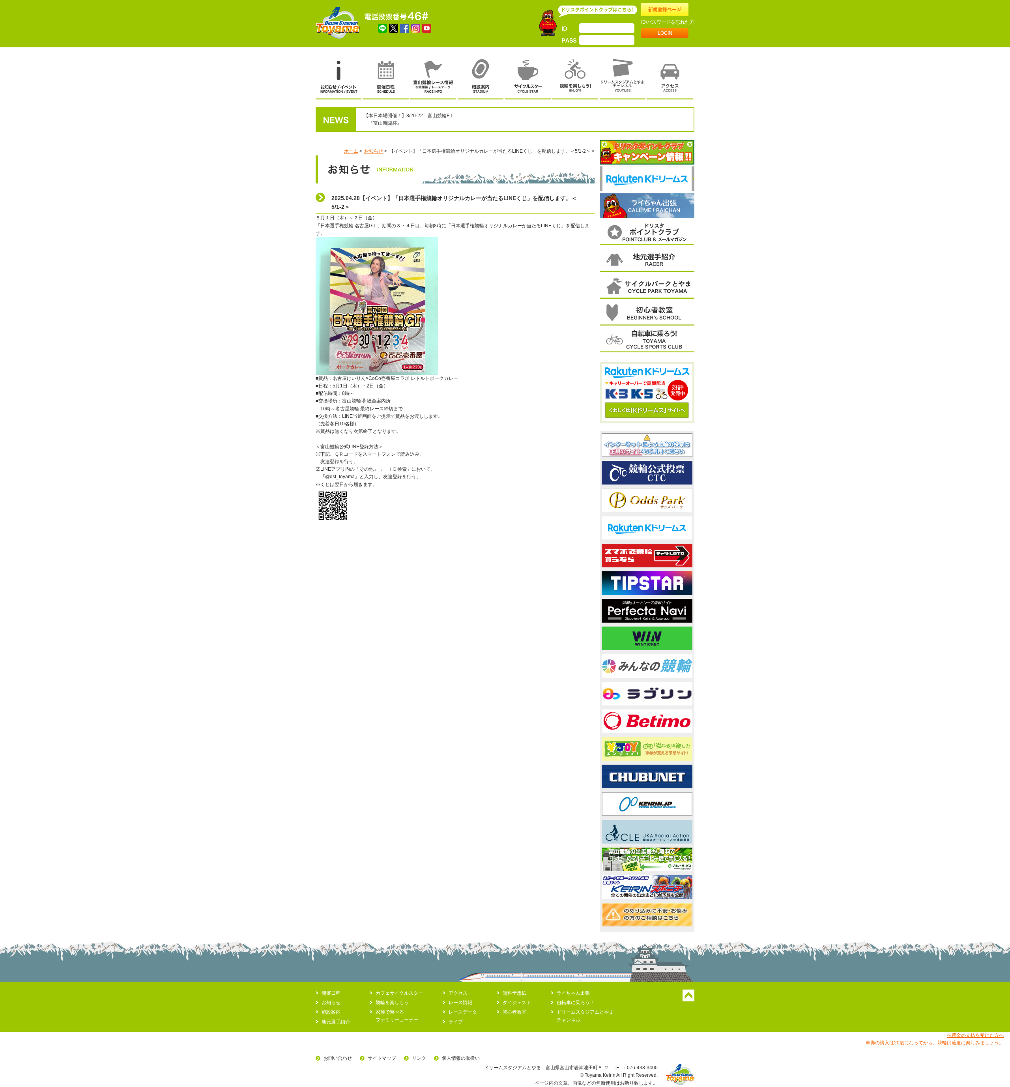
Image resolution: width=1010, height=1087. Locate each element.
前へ (601, 178)
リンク (419, 1058)
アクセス (458, 993)
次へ (693, 178)
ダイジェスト (517, 1002)
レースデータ (463, 1012)
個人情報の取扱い (461, 1058)
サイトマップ (382, 1058)
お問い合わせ (338, 1058)
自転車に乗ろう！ (576, 1002)
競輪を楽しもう (392, 1002)
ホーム (351, 151)
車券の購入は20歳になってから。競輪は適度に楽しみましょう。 (935, 1043)
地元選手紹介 (336, 1022)
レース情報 (460, 1002)
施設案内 (331, 1012)
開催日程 (331, 993)
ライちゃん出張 (573, 993)
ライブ (456, 1022)
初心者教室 (514, 1012)
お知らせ (373, 151)
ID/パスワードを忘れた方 (667, 22)
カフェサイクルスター (399, 993)
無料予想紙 (514, 993)
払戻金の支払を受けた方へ (975, 1035)
